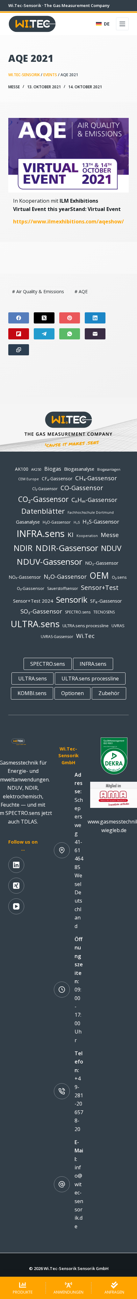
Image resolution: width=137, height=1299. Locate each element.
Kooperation (87, 535)
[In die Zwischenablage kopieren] (18, 349)
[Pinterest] (69, 317)
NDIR (23, 547)
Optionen (72, 693)
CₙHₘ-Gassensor (94, 500)
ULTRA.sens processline (85, 625)
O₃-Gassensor (30, 588)
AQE (81, 291)
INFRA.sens (41, 533)
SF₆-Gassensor (106, 601)
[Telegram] (44, 333)
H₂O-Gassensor (57, 522)
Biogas (52, 468)
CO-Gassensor (82, 487)
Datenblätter (43, 511)
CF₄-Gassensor (57, 478)
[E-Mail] (95, 333)
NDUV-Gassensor (49, 561)
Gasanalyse (28, 522)
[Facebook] (18, 317)
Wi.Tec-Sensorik (24, 74)
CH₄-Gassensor (96, 478)
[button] (103, 23)
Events (50, 74)
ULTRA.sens (35, 624)
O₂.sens (119, 577)
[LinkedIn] (95, 317)
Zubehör (108, 693)
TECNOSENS (104, 612)
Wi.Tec (85, 636)
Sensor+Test (100, 587)
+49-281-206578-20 (79, 1103)
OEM (99, 575)
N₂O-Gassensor (65, 576)
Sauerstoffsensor (62, 588)
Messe (14, 87)
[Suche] (87, 24)
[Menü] (122, 24)
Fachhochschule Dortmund (91, 512)
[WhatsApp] (69, 333)
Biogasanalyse (79, 469)
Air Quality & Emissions (38, 291)
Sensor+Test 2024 (33, 601)
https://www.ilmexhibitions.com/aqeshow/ (68, 221)
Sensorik (71, 599)
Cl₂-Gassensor (45, 488)
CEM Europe (28, 479)
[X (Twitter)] (44, 317)
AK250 (36, 469)
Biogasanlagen (108, 469)
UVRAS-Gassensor (57, 636)
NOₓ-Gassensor (25, 577)
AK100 (21, 469)
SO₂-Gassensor (41, 611)
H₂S (77, 522)
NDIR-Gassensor (66, 548)
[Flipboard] (18, 333)
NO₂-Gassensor (102, 563)
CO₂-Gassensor (43, 499)
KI (71, 534)
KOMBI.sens (32, 693)
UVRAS (118, 625)
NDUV (111, 548)
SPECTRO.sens (77, 612)
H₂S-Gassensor (101, 521)
